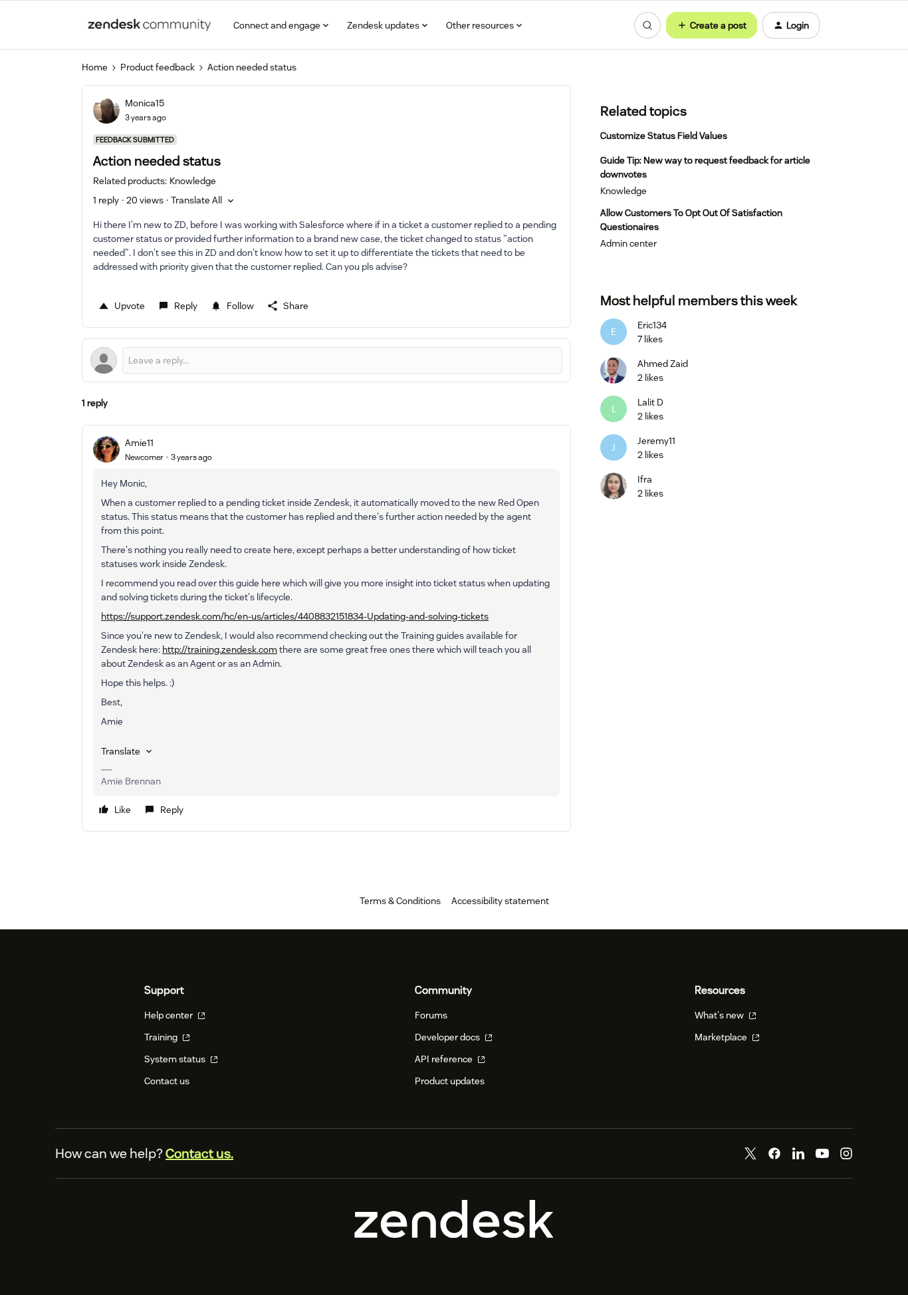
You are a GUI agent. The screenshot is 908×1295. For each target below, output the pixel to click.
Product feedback (157, 67)
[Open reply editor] (326, 360)
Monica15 (144, 103)
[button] (711, 25)
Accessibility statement (500, 901)
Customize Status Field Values (663, 136)
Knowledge (623, 191)
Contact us (166, 1081)
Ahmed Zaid (662, 364)
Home (95, 67)
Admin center (628, 243)
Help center (169, 1015)
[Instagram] (846, 1153)
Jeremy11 (656, 441)
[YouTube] (822, 1153)
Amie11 (139, 443)
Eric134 (652, 325)
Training (161, 1037)
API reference (445, 1059)
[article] (326, 628)
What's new (720, 1015)
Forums (431, 1015)
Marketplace (722, 1037)
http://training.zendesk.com (219, 649)
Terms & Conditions (400, 901)
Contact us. (199, 1153)
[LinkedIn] (798, 1153)
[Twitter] (750, 1153)
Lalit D (650, 402)
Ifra (644, 479)
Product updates (450, 1081)
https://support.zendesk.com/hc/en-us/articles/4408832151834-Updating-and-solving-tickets (295, 616)
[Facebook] (774, 1153)
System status (175, 1059)
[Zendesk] (454, 1234)
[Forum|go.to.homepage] (149, 25)
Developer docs (448, 1037)
